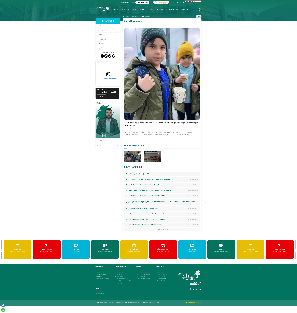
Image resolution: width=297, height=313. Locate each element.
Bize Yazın (132, 2)
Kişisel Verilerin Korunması (102, 278)
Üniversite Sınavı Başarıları (143, 272)
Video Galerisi (160, 283)
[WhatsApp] (3, 310)
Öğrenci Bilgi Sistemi (143, 2)
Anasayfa (115, 9)
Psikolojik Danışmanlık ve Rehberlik (125, 281)
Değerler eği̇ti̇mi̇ (135, 16)
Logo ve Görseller (161, 278)
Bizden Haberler (161, 272)
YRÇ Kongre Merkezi (121, 283)
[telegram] (177, 2)
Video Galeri (100, 43)
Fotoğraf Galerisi (101, 39)
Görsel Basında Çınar (162, 276)
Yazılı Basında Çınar (162, 274)
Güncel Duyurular (101, 30)
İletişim (101, 96)
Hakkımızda (125, 9)
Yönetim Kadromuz (101, 274)
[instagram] (180, 2)
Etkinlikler (99, 34)
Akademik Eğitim (121, 272)
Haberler (142, 9)
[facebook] (174, 2)
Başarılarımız (186, 9)
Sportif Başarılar (141, 276)
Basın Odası (160, 9)
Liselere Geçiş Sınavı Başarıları (144, 274)
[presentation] (1, 250)
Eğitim (135, 9)
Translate (199, 3)
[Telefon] (3, 305)
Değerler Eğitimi (120, 274)
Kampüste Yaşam (173, 9)
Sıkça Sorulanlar (100, 293)
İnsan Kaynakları (125, 2)
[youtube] (184, 2)
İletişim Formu (101, 48)
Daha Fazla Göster (163, 229)
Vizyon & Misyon (100, 272)
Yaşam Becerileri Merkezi (123, 278)
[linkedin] (111, 135)
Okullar (151, 9)
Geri (199, 16)
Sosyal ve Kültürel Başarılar (143, 278)
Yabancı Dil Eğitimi (121, 276)
